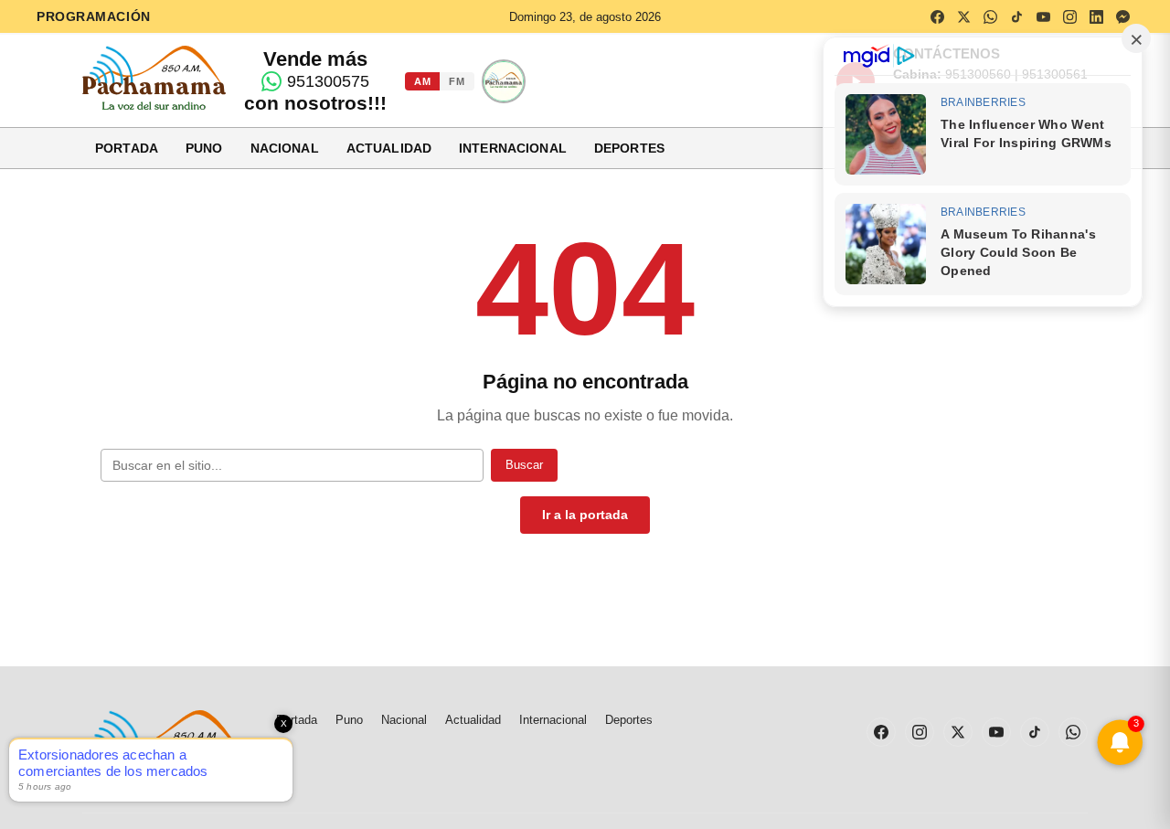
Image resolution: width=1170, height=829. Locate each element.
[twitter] (963, 16)
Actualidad (388, 148)
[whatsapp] (990, 16)
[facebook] (937, 16)
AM (422, 81)
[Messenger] (1122, 16)
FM (456, 81)
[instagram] (1069, 16)
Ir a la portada (585, 514)
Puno (204, 148)
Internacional (513, 148)
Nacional (284, 148)
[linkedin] (1096, 16)
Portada (126, 148)
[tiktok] (1016, 16)
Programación (94, 16)
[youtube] (1043, 16)
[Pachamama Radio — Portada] (154, 78)
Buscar (524, 465)
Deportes (629, 148)
